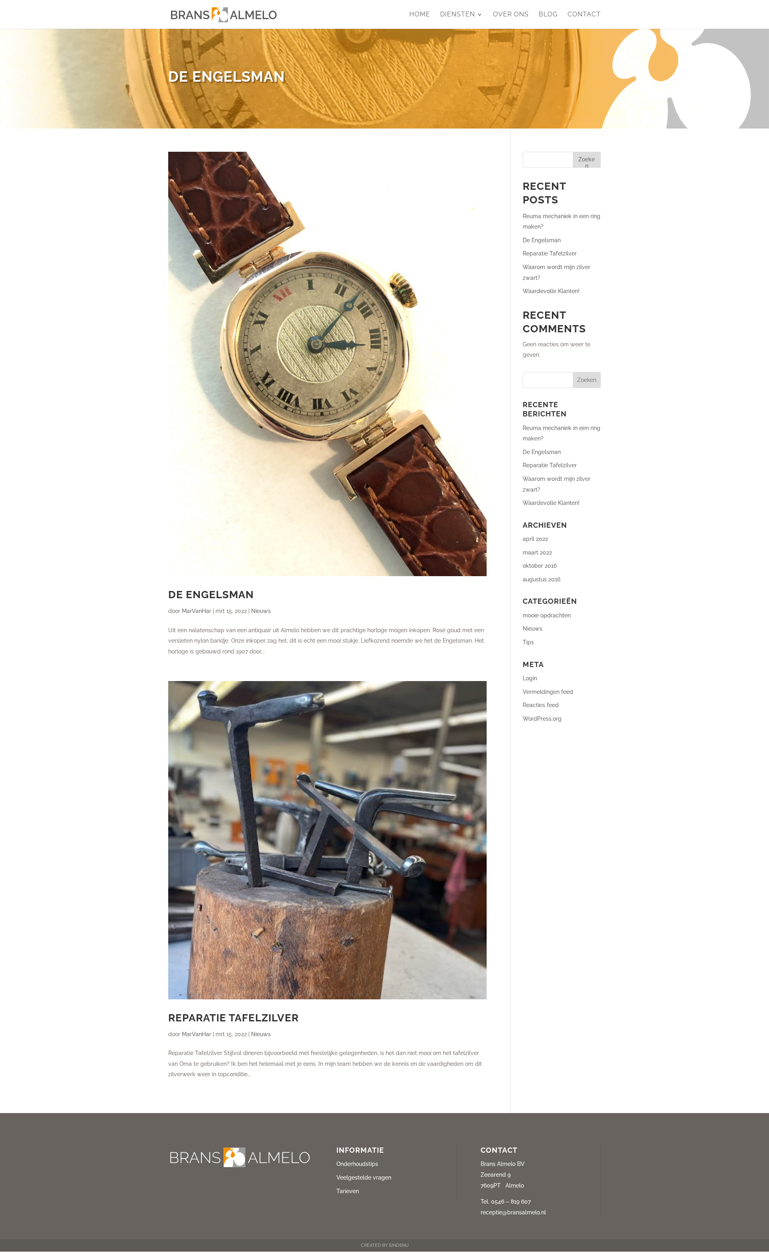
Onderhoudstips (357, 1164)
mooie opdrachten (547, 615)
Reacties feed (541, 705)
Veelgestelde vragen (363, 1177)
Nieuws (261, 611)
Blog (548, 15)
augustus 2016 (541, 579)
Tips (528, 642)
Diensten (457, 15)
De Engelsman (211, 595)
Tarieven (347, 1191)
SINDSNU (398, 1245)
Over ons (511, 15)
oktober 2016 (540, 566)
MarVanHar (196, 611)
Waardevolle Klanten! (551, 291)
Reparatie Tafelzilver (233, 1018)
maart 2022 (537, 552)
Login (530, 678)
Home (419, 15)
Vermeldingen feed (548, 692)
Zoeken (586, 162)
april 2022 (535, 539)
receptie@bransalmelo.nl (513, 1212)
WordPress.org (542, 718)
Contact (584, 15)
